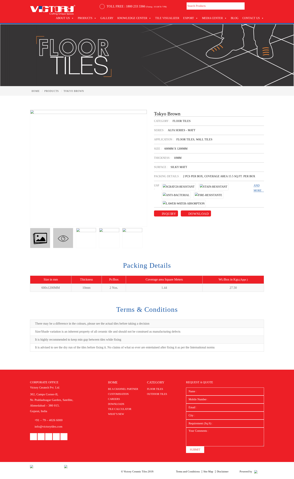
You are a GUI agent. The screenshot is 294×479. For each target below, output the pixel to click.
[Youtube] (48, 436)
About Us (63, 18)
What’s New (116, 414)
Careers (114, 399)
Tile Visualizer (167, 18)
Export (188, 18)
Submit (195, 449)
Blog (234, 18)
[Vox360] (256, 471)
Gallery (106, 18)
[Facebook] (33, 436)
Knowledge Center (132, 18)
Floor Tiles (155, 388)
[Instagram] (56, 436)
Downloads (116, 404)
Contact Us (251, 18)
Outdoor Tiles (157, 393)
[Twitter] (64, 436)
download (198, 213)
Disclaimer (222, 471)
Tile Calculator (119, 409)
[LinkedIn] (41, 436)
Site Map (208, 471)
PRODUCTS (85, 18)
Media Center (212, 18)
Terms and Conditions (188, 471)
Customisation (118, 393)
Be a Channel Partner (123, 388)
